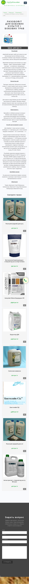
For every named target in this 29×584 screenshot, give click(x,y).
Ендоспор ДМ (14, 334)
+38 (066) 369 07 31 (20, 5)
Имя (3, 530)
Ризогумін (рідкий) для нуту (14, 223)
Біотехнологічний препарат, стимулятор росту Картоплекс (15, 260)
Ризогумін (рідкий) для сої (14, 444)
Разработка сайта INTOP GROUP (14, 581)
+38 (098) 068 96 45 (10, 5)
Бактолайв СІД (14, 407)
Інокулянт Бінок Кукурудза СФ (14, 298)
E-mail (4, 534)
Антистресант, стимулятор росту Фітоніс (14, 481)
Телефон (5, 539)
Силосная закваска (14, 371)
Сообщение (6, 545)
